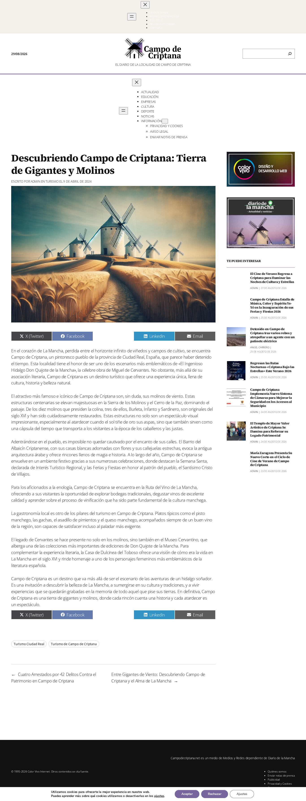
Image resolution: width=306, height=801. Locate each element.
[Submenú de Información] (165, 121)
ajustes (159, 796)
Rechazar (214, 794)
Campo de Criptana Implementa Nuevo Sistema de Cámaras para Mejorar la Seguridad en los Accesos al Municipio (271, 398)
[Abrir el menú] (131, 16)
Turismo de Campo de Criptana (74, 644)
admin (35, 181)
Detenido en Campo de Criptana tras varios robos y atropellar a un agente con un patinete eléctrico (272, 335)
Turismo (52, 181)
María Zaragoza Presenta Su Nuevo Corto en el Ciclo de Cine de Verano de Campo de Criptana (271, 459)
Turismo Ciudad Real (29, 644)
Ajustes (242, 794)
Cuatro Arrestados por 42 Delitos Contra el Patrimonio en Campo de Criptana (53, 677)
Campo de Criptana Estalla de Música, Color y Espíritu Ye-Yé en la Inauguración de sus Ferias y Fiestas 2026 (272, 305)
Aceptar (187, 794)
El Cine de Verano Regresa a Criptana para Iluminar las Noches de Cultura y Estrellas (272, 278)
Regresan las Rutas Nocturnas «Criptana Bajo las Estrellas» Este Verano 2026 (272, 367)
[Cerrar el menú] (145, 5)
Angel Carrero (259, 347)
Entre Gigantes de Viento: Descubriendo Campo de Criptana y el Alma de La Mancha (158, 677)
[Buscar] (290, 53)
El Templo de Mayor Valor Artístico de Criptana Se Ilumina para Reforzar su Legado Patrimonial (269, 429)
